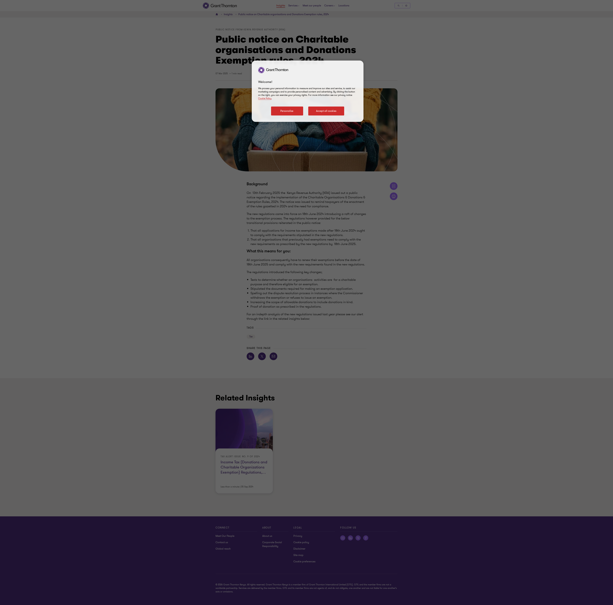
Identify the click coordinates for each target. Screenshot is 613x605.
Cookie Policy (265, 98)
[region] (307, 91)
